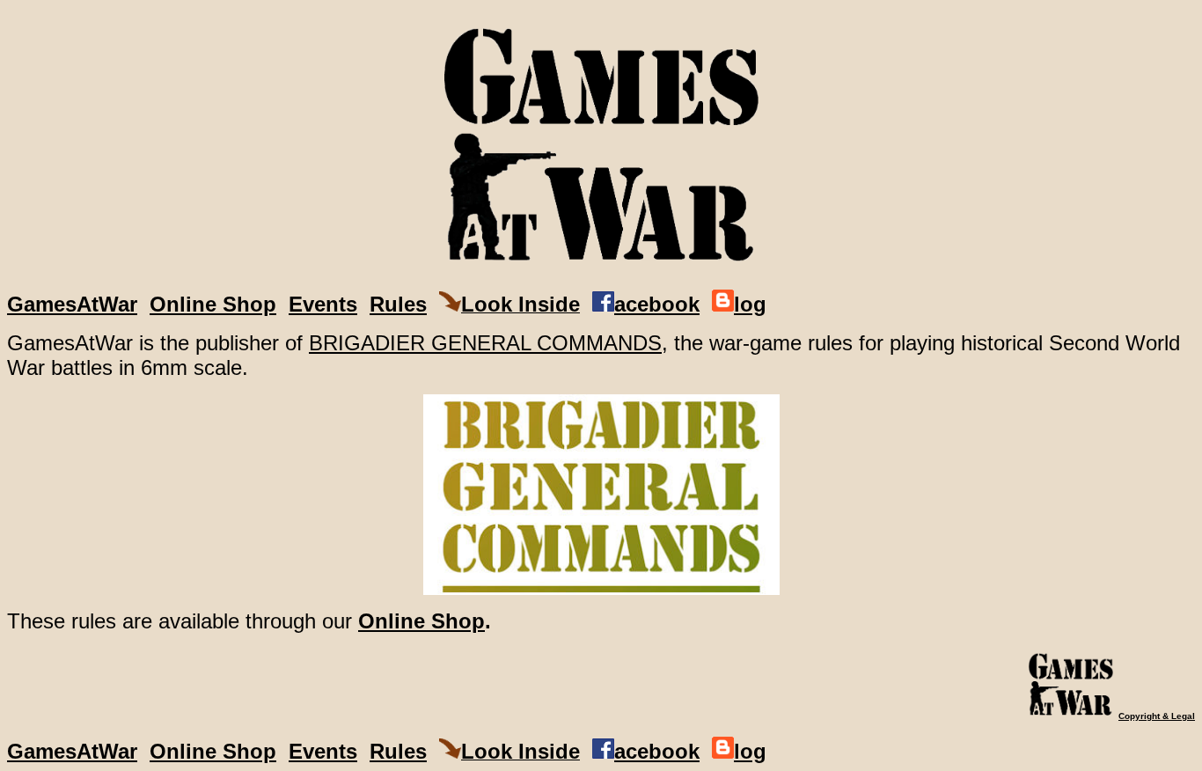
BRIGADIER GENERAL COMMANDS (485, 343)
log (750, 304)
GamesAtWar (72, 304)
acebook (657, 304)
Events (323, 304)
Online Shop (213, 304)
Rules (398, 304)
